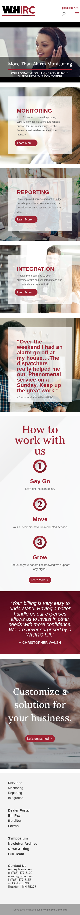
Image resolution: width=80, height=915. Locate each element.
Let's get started (38, 738)
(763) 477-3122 (21, 872)
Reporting (15, 793)
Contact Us (17, 866)
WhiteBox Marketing (55, 909)
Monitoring (15, 788)
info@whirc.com (22, 876)
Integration (15, 798)
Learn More (24, 143)
